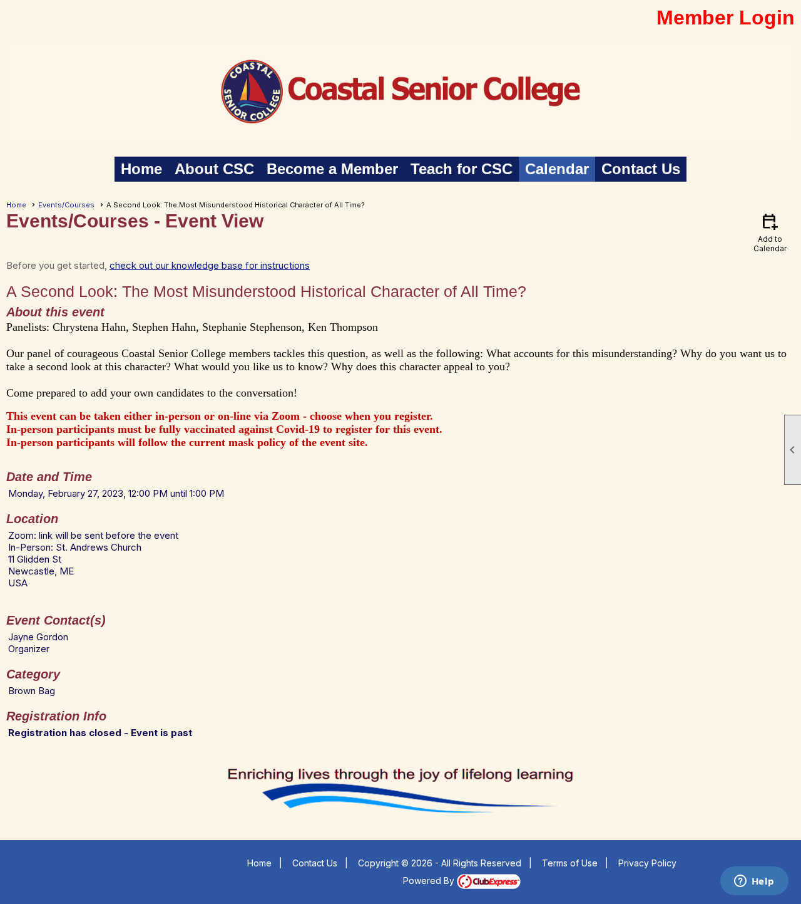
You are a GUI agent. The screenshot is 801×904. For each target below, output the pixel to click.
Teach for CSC (462, 168)
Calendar (557, 168)
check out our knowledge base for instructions (210, 265)
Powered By (430, 880)
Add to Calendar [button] (770, 232)
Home (141, 168)
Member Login (725, 17)
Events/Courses (66, 204)
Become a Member (332, 168)
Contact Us (640, 168)
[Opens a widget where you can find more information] (754, 882)
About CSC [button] (214, 168)
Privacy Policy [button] (647, 863)
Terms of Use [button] (570, 863)
